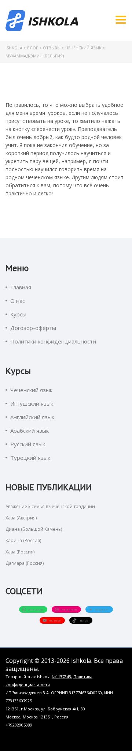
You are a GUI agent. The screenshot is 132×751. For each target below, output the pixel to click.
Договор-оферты (33, 327)
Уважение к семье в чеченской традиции (50, 506)
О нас (17, 300)
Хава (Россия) (20, 552)
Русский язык (27, 444)
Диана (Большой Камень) (34, 529)
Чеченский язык (31, 390)
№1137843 (61, 676)
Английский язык (32, 417)
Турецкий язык (30, 457)
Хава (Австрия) (21, 518)
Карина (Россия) (23, 540)
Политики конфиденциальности (53, 341)
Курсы (18, 314)
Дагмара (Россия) (25, 563)
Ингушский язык (31, 403)
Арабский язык (29, 430)
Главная (20, 287)
